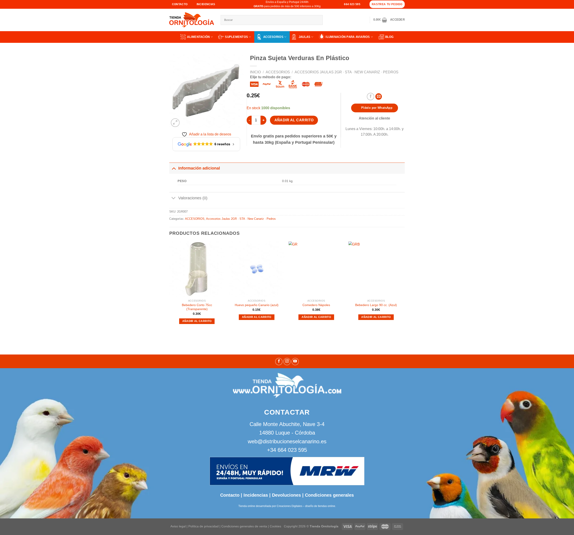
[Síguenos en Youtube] (295, 361)
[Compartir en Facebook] (370, 96)
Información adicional (199, 168)
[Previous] (169, 288)
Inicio (255, 72)
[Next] (403, 288)
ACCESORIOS (273, 37)
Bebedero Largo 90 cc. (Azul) (376, 305)
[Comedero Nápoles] (316, 269)
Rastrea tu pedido (387, 4)
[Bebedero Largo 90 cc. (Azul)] (376, 269)
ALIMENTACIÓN (198, 37)
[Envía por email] (378, 96)
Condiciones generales (329, 495)
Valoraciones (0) (192, 198)
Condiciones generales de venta (244, 526)
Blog (389, 37)
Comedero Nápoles (316, 305)
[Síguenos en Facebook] (279, 361)
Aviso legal (178, 526)
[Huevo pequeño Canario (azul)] (256, 269)
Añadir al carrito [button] (197, 321)
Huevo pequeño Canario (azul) (256, 305)
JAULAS (305, 37)
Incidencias (255, 495)
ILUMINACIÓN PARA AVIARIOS (348, 37)
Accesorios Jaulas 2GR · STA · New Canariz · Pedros (346, 72)
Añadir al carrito (294, 120)
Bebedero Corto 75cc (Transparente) (197, 307)
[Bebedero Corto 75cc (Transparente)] (197, 269)
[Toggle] (173, 168)
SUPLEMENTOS (236, 37)
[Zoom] (175, 122)
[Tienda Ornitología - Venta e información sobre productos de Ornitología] (191, 20)
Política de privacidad (203, 526)
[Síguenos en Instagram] (287, 361)
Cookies (275, 526)
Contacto (229, 495)
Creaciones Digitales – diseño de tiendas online (306, 506)
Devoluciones (286, 495)
